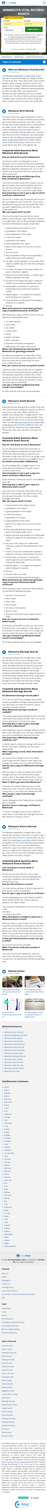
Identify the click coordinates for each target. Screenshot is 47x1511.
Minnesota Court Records (13, 1041)
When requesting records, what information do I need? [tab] (22, 752)
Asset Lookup (7, 1349)
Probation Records (9, 1418)
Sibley (6, 1210)
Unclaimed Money (8, 1425)
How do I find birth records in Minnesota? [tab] (21, 157)
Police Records (7, 1415)
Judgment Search (8, 1391)
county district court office (21, 840)
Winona (7, 1240)
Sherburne (8, 1207)
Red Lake (7, 1195)
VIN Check (5, 1429)
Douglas (7, 1135)
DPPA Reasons (7, 1319)
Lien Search (6, 1398)
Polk (5, 1186)
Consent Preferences (9, 1333)
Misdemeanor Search (9, 1405)
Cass (6, 1111)
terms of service (7, 1462)
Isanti (6, 1144)
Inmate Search (7, 1387)
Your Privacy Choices (9, 1291)
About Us (5, 1273)
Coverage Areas (7, 1287)
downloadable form (15, 897)
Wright (6, 1243)
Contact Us (6, 1284)
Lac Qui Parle (9, 1153)
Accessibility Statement (10, 1326)
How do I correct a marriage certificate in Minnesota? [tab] (21, 806)
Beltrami (7, 1093)
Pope (6, 1189)
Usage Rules (6, 1308)
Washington (8, 1234)
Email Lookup (7, 1380)
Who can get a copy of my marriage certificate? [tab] (18, 795)
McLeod (7, 1162)
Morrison (7, 1171)
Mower (6, 1174)
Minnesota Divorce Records (14, 1050)
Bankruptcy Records (9, 1353)
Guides (4, 1277)
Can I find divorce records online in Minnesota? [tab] (18, 868)
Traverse (7, 1225)
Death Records (7, 1370)
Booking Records (8, 1360)
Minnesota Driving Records (14, 1047)
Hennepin (7, 1141)
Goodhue (7, 1138)
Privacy (4, 1315)
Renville (7, 1198)
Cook (6, 1126)
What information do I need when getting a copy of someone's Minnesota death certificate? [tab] (22, 582)
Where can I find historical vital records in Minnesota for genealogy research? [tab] (21, 350)
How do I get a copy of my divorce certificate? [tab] (23, 893)
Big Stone (7, 1099)
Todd (6, 1222)
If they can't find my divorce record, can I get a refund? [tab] (22, 939)
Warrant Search (7, 1436)
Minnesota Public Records (13, 1065)
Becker (6, 1090)
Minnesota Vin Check (12, 1071)
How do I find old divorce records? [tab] (17, 884)
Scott (6, 1204)
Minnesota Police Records (13, 1062)
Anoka (6, 1087)
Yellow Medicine (10, 1246)
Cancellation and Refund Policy (13, 1322)
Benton (7, 1096)
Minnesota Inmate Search (13, 1053)
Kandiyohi (7, 1150)
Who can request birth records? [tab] (16, 212)
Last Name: (27, 20)
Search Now (32, 29)
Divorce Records (8, 1373)
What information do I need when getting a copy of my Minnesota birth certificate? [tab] (22, 309)
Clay (5, 1120)
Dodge (6, 1132)
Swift (6, 1219)
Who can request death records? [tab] (17, 501)
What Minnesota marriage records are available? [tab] (19, 711)
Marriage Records (8, 1401)
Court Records (7, 1363)
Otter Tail (7, 1180)
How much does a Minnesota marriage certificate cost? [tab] (20, 738)
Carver (6, 1108)
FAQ (3, 1298)
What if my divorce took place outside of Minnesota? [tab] (21, 948)
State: (6, 27)
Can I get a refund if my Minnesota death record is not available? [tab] (21, 636)
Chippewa (7, 1114)
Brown (6, 1105)
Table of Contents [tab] (11, 62)
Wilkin (6, 1237)
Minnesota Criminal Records (14, 1044)
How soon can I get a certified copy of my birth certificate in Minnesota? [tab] (21, 177)
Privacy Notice (31, 37)
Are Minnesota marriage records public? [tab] (20, 695)
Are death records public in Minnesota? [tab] (20, 461)
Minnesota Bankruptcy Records (15, 1035)
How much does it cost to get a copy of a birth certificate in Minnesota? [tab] (23, 194)
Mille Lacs (7, 1168)
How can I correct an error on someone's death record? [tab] (20, 620)
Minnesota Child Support (13, 1038)
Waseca (7, 1231)
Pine (5, 1183)
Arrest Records (7, 1346)
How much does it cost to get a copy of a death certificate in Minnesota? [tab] (21, 474)
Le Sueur (7, 1159)
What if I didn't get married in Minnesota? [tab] (21, 782)
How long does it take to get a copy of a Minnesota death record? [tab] (20, 485)
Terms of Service (16, 37)
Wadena (7, 1228)
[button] (23, 1504)
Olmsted (7, 1177)
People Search (7, 1408)
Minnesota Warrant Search (14, 1068)
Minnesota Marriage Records (15, 1056)
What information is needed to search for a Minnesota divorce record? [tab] (22, 918)
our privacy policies (23, 1462)
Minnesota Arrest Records (13, 1032)
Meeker (7, 1165)
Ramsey (7, 1192)
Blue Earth (8, 1102)
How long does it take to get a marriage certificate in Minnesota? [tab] (20, 725)
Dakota (7, 1129)
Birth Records (7, 1356)
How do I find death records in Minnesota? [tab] (21, 445)
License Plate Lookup (10, 1394)
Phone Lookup (7, 1411)
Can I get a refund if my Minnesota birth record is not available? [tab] (20, 386)
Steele (6, 1216)
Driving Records (7, 1377)
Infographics (6, 1280)
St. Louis (7, 1213)
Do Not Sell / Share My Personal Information (18, 1294)
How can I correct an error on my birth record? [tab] (23, 365)
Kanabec (7, 1147)
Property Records (8, 1422)
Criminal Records (8, 1366)
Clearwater (8, 1123)
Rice (5, 1201)
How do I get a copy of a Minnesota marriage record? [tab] (23, 766)
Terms (4, 1312)
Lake (6, 1156)
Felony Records (7, 1384)
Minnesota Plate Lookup (13, 1059)
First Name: (6, 20)
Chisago (7, 1117)
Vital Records (6, 1432)
